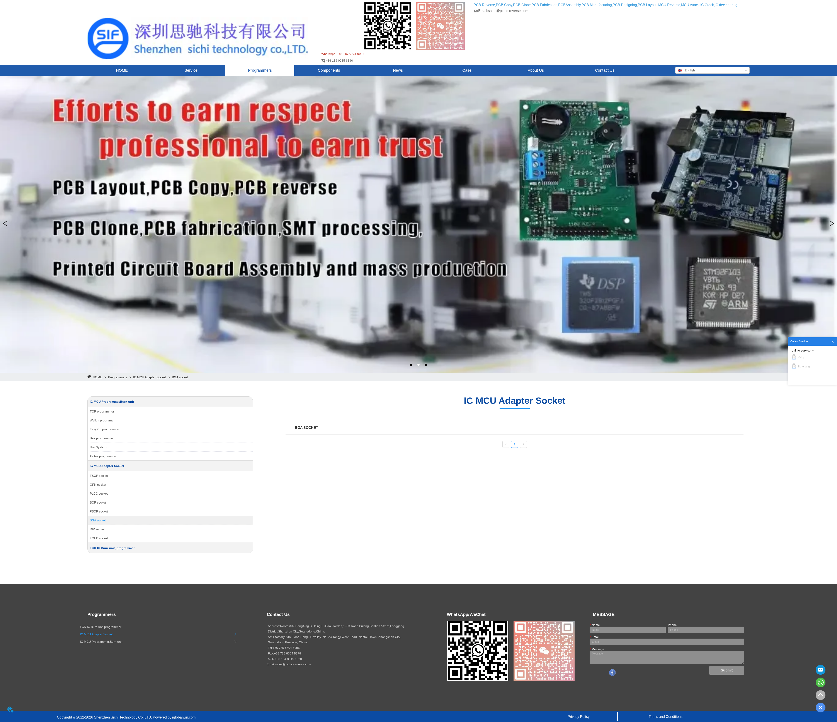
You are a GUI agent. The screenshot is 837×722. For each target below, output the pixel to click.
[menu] (363, 70)
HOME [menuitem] (122, 70)
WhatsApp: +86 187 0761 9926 (342, 54)
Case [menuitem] (466, 70)
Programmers (117, 377)
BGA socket (180, 377)
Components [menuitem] (329, 70)
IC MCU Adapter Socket (149, 377)
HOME (97, 377)
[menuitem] (190, 70)
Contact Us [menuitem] (604, 70)
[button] (191, 70)
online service (801, 350)
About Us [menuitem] (536, 70)
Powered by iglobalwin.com (174, 717)
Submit (727, 670)
